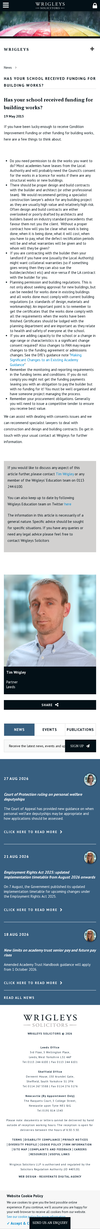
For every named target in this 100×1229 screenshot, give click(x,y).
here (67, 504)
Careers (80, 1149)
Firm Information (78, 1144)
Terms (17, 1139)
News (8, 67)
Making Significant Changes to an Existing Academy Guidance (46, 360)
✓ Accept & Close (21, 1223)
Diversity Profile (22, 1144)
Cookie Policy (50, 1144)
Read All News (19, 997)
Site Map (20, 1149)
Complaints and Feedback (51, 1149)
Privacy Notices (75, 1139)
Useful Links (60, 1154)
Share (47, 705)
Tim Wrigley (65, 474)
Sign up (77, 746)
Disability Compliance (42, 1139)
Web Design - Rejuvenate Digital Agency (50, 1176)
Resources (38, 1154)
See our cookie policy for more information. (36, 1217)
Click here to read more (31, 832)
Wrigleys (16, 49)
